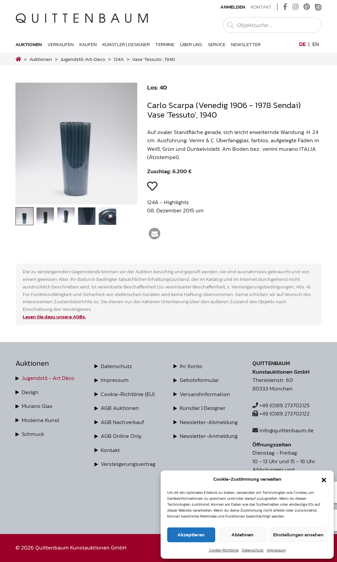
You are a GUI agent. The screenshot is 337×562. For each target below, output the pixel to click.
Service (216, 44)
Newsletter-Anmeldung (209, 436)
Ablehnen (242, 534)
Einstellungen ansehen (298, 534)
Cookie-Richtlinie (224, 550)
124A (119, 59)
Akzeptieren (191, 534)
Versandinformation (205, 394)
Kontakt (261, 7)
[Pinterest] (306, 7)
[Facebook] (285, 7)
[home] (18, 59)
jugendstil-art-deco (82, 59)
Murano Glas (37, 406)
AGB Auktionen (120, 408)
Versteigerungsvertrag (128, 464)
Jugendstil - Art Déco (48, 378)
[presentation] (30, 145)
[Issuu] (318, 7)
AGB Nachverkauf (122, 422)
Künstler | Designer (126, 44)
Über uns (191, 44)
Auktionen (28, 44)
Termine (164, 44)
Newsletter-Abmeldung (209, 422)
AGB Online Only (121, 436)
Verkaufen (60, 44)
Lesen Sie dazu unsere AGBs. (54, 316)
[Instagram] (295, 7)
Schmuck (33, 434)
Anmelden (232, 7)
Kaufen (88, 44)
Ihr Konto (191, 366)
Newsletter (246, 44)
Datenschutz (253, 550)
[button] (324, 479)
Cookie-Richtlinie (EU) (128, 394)
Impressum (276, 550)
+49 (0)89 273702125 (284, 405)
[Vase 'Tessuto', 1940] (76, 202)
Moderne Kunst (40, 420)
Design (30, 392)
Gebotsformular (199, 380)
